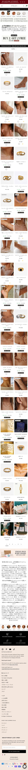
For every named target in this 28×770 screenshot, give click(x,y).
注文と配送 (4, 705)
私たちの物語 (4, 675)
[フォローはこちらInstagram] (3, 649)
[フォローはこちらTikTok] (14, 649)
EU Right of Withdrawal (7, 716)
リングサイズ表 (5, 714)
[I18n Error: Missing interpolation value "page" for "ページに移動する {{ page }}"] (21, 544)
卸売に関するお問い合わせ (7, 687)
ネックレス (4, 723)
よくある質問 (4, 698)
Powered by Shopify (14, 759)
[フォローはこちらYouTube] (10, 649)
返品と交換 (4, 707)
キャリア (3, 689)
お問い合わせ (4, 700)
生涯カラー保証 (5, 682)
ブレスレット (4, 727)
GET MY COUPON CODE (14, 751)
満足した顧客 (4, 680)
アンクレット (4, 730)
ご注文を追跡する (5, 702)
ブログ (3, 691)
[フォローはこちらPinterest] (6, 649)
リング (3, 725)
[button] (24, 9)
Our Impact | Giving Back (7, 678)
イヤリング (4, 732)
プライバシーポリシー (6, 711)
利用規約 (3, 709)
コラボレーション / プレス (7, 684)
